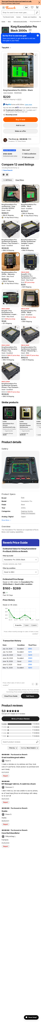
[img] (23, 139)
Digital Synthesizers (28, 513)
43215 (19, 99)
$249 (30, 655)
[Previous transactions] (32, 684)
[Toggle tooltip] (10, 47)
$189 (30, 665)
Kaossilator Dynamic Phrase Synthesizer (25, 425)
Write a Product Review (20, 719)
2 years (34, 625)
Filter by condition (9, 568)
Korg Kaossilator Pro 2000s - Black (18, 90)
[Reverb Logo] (11, 7)
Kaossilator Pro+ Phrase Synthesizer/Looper (9, 425)
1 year (26, 625)
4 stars (4, 727)
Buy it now (20, 119)
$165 (30, 661)
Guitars (18, 17)
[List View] (7, 174)
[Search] (37, 12)
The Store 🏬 (13, 139)
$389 (30, 658)
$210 (30, 652)
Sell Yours (30, 696)
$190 (30, 649)
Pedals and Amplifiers (30, 17)
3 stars (4, 730)
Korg (22, 498)
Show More (5, 520)
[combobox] (18, 559)
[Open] (36, 560)
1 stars (4, 736)
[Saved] (32, 7)
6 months (18, 625)
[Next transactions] (36, 684)
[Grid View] (3, 174)
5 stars (4, 724)
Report (5, 776)
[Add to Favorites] (30, 30)
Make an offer (20, 131)
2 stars (4, 733)
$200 (30, 668)
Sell (26, 7)
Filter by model (8, 556)
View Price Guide (10, 696)
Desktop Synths (27, 511)
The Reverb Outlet (8, 17)
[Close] (38, 35)
